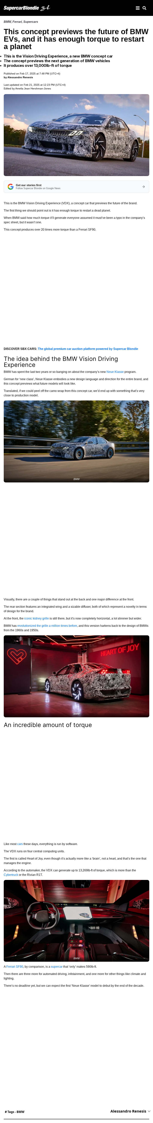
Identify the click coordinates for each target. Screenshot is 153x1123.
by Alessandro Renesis (18, 77)
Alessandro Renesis (128, 1111)
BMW (7, 21)
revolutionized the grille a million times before (47, 625)
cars (20, 844)
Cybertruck (11, 874)
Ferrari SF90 (14, 966)
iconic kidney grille (36, 618)
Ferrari (17, 21)
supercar (57, 966)
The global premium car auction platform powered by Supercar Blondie (88, 348)
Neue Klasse (115, 371)
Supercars (30, 21)
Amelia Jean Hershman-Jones (33, 88)
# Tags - (14, 1112)
